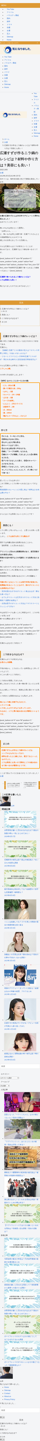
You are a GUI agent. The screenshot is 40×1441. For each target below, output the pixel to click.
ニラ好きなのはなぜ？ (10, 318)
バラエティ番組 (13, 15)
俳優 (8, 27)
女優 (8, 30)
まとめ (4, 322)
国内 (8, 18)
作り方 (5, 311)
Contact (7, 1393)
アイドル (10, 12)
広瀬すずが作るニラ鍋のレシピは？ (15, 309)
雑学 (8, 21)
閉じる (2, 1417)
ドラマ (9, 24)
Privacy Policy (9, 1399)
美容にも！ (6, 315)
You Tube (10, 9)
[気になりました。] (20, 54)
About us (7, 1396)
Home (9, 40)
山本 (13, 806)
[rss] (39, 42)
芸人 (8, 34)
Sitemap (10, 37)
